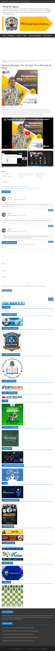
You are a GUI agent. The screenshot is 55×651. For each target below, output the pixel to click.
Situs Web (4, 277)
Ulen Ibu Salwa (46, 35)
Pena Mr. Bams (17, 648)
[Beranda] (8, 61)
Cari (3, 296)
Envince (31, 648)
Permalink (22, 199)
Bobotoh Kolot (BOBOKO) (35, 35)
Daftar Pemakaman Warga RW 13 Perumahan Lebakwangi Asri (24, 188)
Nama (3, 263)
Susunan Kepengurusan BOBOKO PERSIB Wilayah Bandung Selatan (18, 627)
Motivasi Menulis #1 (6, 173)
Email (3, 270)
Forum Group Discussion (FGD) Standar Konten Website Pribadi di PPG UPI (19, 637)
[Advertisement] (27, 48)
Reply (51, 210)
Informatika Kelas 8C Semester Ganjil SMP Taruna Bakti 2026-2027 (17, 640)
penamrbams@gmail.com (15, 1)
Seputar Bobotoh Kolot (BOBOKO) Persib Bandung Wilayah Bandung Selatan (20, 631)
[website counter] (13, 303)
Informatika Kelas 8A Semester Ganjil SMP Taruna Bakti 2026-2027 (17, 634)
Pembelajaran (11, 35)
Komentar (4, 247)
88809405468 (5, 1)
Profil (4, 35)
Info (8, 181)
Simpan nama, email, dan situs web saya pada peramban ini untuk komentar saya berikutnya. (24, 286)
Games (25, 35)
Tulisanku (18, 35)
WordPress (45, 648)
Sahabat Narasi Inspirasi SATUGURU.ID (19, 186)
